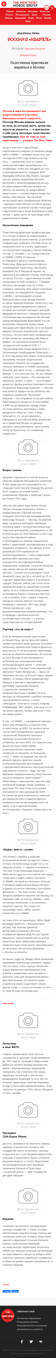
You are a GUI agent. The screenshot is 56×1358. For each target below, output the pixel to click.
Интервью (33, 11)
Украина (46, 14)
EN (46, 8)
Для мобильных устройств (29, 1329)
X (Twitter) (6, 1291)
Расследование (22, 14)
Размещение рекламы (27, 1321)
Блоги (34, 14)
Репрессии (45, 11)
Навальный (20, 17)
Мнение (10, 11)
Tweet (6, 1284)
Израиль (9, 17)
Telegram (15, 1291)
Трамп (31, 17)
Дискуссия (21, 11)
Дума (28, 21)
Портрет (9, 14)
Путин (39, 17)
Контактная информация (29, 1318)
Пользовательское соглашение (32, 1325)
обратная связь (26, 1311)
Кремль (47, 17)
